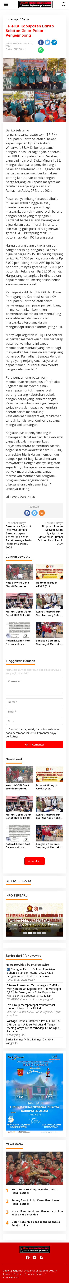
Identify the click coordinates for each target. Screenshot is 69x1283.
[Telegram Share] (54, 42)
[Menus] (6, 4)
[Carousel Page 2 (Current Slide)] (30, 933)
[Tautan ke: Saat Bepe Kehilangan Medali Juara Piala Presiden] (34, 1168)
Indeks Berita (35, 1274)
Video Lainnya (33, 1039)
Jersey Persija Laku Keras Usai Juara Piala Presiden (35, 1202)
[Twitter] (34, 513)
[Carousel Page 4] (39, 933)
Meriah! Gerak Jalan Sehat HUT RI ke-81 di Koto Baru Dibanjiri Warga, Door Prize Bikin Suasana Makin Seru (19, 613)
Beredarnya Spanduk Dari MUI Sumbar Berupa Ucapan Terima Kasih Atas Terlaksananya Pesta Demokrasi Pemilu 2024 (19, 535)
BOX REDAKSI (11, 1277)
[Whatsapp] (41, 50)
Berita (9, 49)
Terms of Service (13, 1274)
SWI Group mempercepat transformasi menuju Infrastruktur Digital (31, 1006)
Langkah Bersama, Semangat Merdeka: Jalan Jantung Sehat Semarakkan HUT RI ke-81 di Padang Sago (49, 642)
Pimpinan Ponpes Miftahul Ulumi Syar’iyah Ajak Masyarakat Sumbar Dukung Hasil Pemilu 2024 (50, 533)
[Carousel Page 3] (34, 933)
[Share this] (41, 42)
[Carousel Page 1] (25, 933)
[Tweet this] (47, 42)
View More (34, 861)
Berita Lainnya (15, 1039)
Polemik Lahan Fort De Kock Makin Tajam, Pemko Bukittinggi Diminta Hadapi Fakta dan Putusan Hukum (18, 642)
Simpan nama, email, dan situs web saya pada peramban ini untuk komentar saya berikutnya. (32, 732)
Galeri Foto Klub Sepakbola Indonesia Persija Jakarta (36, 1223)
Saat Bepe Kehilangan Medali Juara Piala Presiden (35, 1191)
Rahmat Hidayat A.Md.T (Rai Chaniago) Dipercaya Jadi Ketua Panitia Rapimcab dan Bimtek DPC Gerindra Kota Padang (49, 584)
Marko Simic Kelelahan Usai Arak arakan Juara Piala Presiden (37, 1213)
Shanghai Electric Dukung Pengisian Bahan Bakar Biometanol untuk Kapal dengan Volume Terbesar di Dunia (31, 973)
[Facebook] (27, 513)
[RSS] (42, 513)
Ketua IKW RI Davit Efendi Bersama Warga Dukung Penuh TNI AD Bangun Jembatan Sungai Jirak (19, 584)
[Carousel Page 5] (44, 933)
